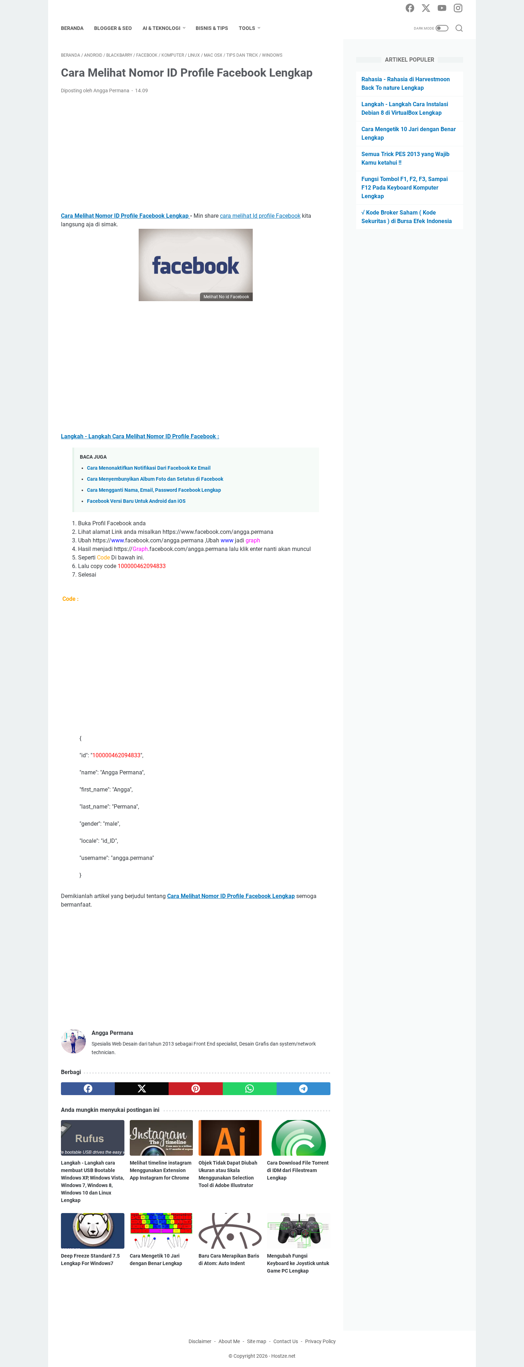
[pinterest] (195, 1088)
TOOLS (247, 28)
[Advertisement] (195, 153)
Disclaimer (200, 1341)
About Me (229, 1341)
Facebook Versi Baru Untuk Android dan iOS (136, 501)
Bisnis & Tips (212, 28)
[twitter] (426, 8)
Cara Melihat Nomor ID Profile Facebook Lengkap (125, 215)
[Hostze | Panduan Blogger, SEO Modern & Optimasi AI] (88, 8)
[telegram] (303, 1088)
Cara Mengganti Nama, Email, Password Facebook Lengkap (154, 490)
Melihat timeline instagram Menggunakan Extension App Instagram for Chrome (160, 1170)
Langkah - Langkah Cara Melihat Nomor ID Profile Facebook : (140, 436)
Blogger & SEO (113, 28)
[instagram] (458, 8)
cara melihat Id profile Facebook (260, 215)
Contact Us (285, 1341)
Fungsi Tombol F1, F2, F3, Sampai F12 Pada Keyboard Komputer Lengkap (404, 188)
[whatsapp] (250, 1088)
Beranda (72, 28)
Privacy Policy (320, 1341)
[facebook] (410, 8)
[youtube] (442, 8)
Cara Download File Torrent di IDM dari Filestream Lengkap (298, 1170)
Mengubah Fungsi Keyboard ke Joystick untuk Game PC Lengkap (298, 1263)
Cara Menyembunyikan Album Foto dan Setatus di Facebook (155, 479)
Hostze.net (283, 1356)
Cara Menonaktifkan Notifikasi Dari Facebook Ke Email (149, 468)
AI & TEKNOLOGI (161, 28)
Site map (256, 1341)
